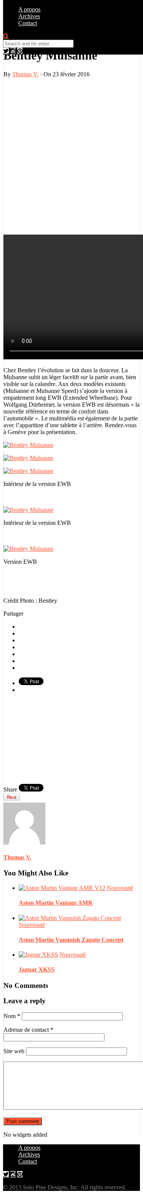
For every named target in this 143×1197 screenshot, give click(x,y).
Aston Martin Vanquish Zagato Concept (71, 939)
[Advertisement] (71, 155)
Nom (11, 1016)
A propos (29, 9)
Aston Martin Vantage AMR (56, 902)
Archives (29, 16)
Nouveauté (120, 888)
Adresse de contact (28, 1029)
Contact (27, 23)
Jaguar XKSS (37, 969)
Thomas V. (25, 74)
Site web (13, 1051)
